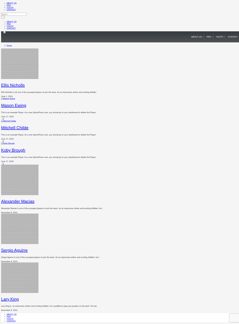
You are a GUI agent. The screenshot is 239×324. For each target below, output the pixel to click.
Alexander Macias (17, 201)
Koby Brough (13, 150)
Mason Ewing (13, 105)
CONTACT (11, 10)
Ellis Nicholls (13, 85)
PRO (9, 5)
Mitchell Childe (14, 127)
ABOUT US (11, 3)
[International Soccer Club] (4, 36)
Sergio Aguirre (14, 250)
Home (9, 45)
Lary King (10, 299)
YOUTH (10, 7)
